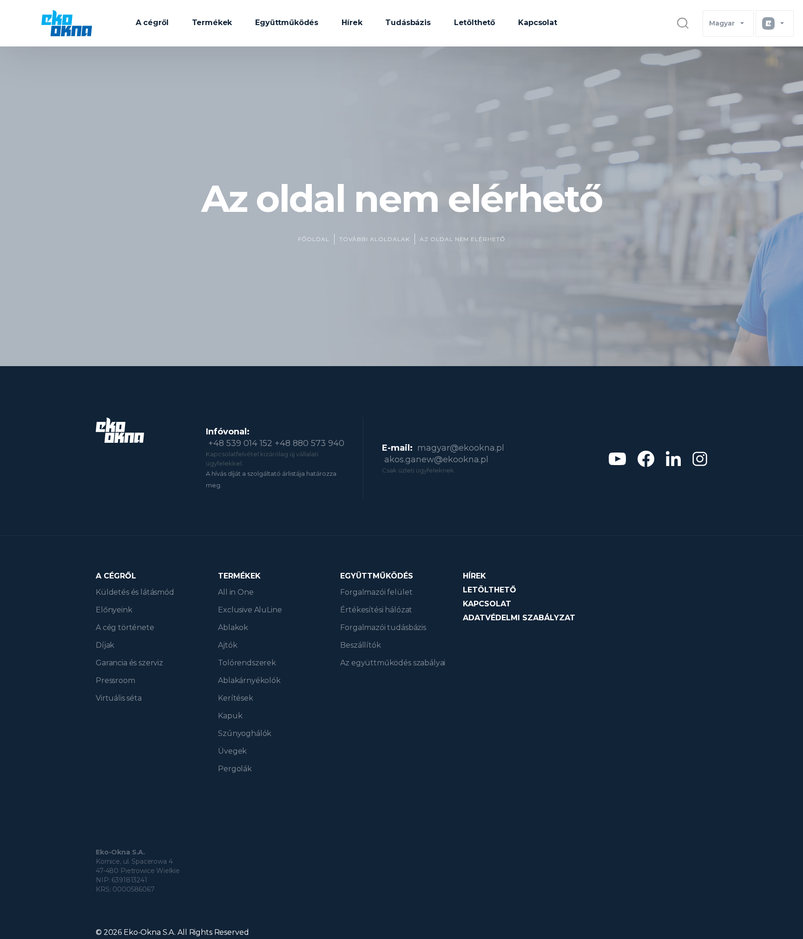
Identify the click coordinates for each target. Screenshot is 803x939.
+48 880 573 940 (309, 443)
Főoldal (313, 239)
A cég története (125, 627)
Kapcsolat (537, 22)
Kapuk (230, 715)
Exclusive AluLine (250, 609)
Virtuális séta (119, 698)
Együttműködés (286, 22)
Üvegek (232, 751)
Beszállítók (360, 645)
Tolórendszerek (247, 662)
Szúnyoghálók (244, 733)
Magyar (722, 23)
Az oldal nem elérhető (462, 239)
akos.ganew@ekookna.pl (436, 459)
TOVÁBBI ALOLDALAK (374, 239)
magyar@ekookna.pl (460, 448)
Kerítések (235, 698)
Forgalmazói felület (376, 592)
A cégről (152, 22)
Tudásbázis (407, 22)
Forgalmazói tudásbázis (383, 627)
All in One (235, 592)
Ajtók (227, 645)
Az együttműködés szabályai (392, 662)
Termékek (212, 22)
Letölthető (474, 22)
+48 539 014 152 (240, 443)
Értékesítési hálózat (376, 609)
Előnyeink (114, 609)
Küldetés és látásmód (135, 592)
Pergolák (235, 768)
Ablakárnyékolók (249, 680)
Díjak (105, 645)
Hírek (352, 22)
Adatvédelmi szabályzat (519, 617)
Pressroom (115, 680)
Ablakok (233, 627)
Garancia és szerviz (129, 662)
